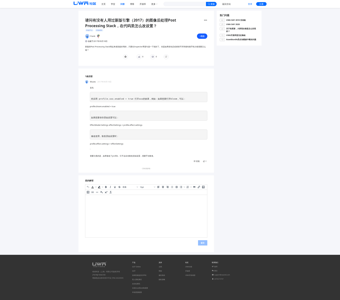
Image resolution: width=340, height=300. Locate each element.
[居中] (163, 187)
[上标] (106, 192)
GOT (133, 271)
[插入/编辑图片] (203, 187)
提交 (203, 243)
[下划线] (115, 187)
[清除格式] (110, 192)
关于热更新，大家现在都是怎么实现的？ (241, 29)
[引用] (194, 187)
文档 (160, 267)
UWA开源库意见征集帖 (236, 35)
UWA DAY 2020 (233, 24)
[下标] (101, 192)
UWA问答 (188, 267)
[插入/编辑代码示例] (92, 192)
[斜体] (110, 187)
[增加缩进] (176, 187)
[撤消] (88, 187)
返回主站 (226, 4)
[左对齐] (158, 187)
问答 (122, 4)
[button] (93, 187)
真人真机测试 (137, 279)
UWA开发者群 (190, 275)
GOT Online (136, 267)
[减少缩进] (172, 187)
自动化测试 (136, 284)
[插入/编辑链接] (199, 187)
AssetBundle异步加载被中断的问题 (241, 39)
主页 (103, 4)
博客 (132, 4)
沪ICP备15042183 (98, 275)
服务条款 (162, 275)
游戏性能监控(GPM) (139, 275)
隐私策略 (162, 279)
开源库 (143, 4)
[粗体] (106, 187)
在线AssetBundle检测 (140, 288)
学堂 (113, 4)
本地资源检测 (137, 292)
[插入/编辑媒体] (88, 192)
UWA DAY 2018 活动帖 (236, 20)
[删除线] (119, 187)
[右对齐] (167, 187)
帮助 (160, 271)
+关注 (202, 36)
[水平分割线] (97, 192)
